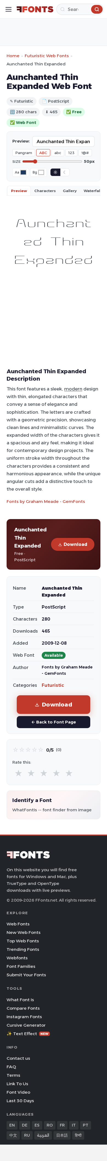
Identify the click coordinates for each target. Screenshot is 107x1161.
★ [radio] (18, 773)
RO (50, 1125)
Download (75, 544)
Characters (45, 191)
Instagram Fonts (24, 1016)
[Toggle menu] (8, 9)
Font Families (21, 966)
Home (13, 55)
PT (85, 1125)
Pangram (23, 152)
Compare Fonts (23, 1008)
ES (37, 1125)
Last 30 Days (20, 1100)
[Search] (97, 9)
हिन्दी (78, 1135)
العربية (43, 1135)
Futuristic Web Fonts (47, 55)
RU (27, 1135)
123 (71, 152)
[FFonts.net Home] (35, 9)
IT (74, 1125)
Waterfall (92, 191)
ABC (43, 152)
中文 (13, 1135)
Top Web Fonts (23, 940)
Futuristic (53, 685)
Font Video (18, 1092)
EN (12, 1125)
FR (62, 1125)
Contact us (18, 1058)
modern (73, 389)
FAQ (11, 1066)
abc (57, 152)
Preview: (21, 141)
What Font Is (20, 999)
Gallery (70, 191)
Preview (19, 191)
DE (24, 1125)
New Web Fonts (24, 932)
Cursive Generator (26, 1025)
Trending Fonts (23, 949)
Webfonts (17, 957)
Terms (13, 1075)
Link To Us (17, 1083)
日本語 (62, 1135)
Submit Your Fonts (26, 974)
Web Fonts (18, 924)
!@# (85, 152)
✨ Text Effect (28, 1033)
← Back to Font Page (53, 722)
